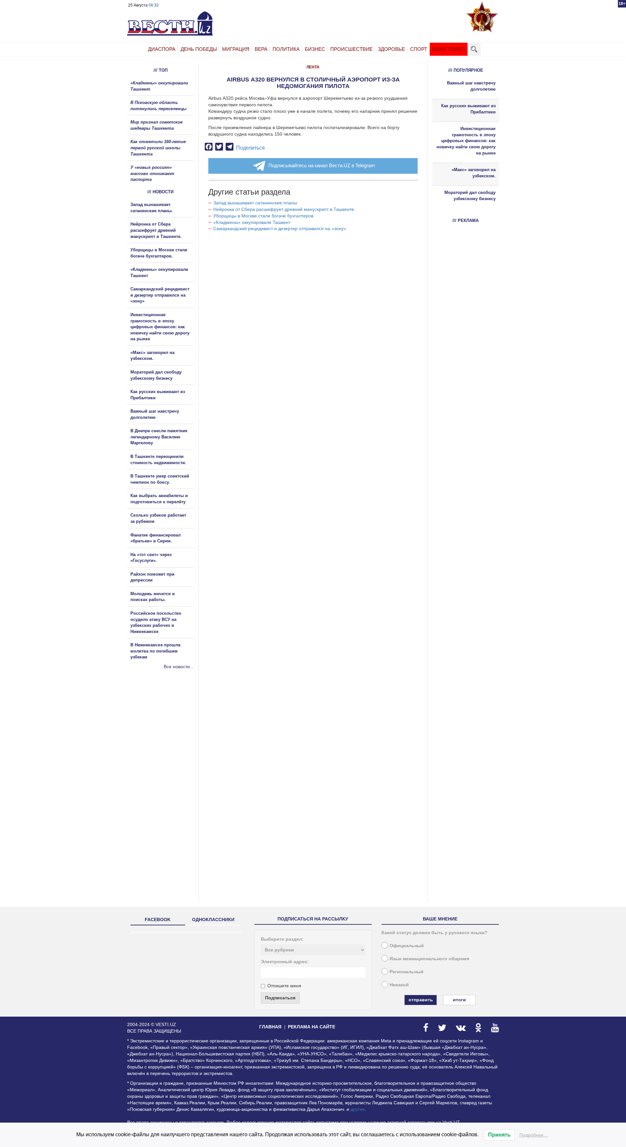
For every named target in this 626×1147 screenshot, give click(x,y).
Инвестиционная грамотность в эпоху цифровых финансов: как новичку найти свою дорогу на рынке (159, 326)
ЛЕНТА (313, 67)
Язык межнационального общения (429, 958)
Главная (270, 1026)
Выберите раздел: (282, 939)
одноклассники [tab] (213, 919)
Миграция (235, 49)
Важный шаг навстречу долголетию (471, 86)
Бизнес (315, 49)
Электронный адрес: (285, 961)
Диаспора (161, 49)
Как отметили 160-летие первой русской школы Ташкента (158, 147)
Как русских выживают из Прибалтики (468, 108)
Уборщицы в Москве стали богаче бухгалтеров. (264, 215)
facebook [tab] (158, 919)
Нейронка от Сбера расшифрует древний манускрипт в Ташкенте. (284, 209)
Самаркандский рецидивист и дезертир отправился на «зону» (279, 228)
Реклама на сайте (311, 1026)
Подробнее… (533, 1135)
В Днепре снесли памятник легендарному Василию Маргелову (158, 436)
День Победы (199, 49)
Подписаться (280, 997)
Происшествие (351, 49)
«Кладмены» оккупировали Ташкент (252, 222)
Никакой (399, 984)
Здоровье (391, 49)
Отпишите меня (284, 985)
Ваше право (448, 49)
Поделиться (250, 148)
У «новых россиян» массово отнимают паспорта (152, 173)
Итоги (459, 999)
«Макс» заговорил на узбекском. (474, 172)
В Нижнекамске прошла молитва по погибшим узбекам (155, 650)
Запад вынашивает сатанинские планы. (255, 202)
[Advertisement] (166, 740)
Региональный (407, 971)
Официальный (407, 945)
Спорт (418, 49)
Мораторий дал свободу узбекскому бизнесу (470, 195)
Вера (261, 49)
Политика (286, 49)
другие (357, 1109)
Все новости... (179, 666)
